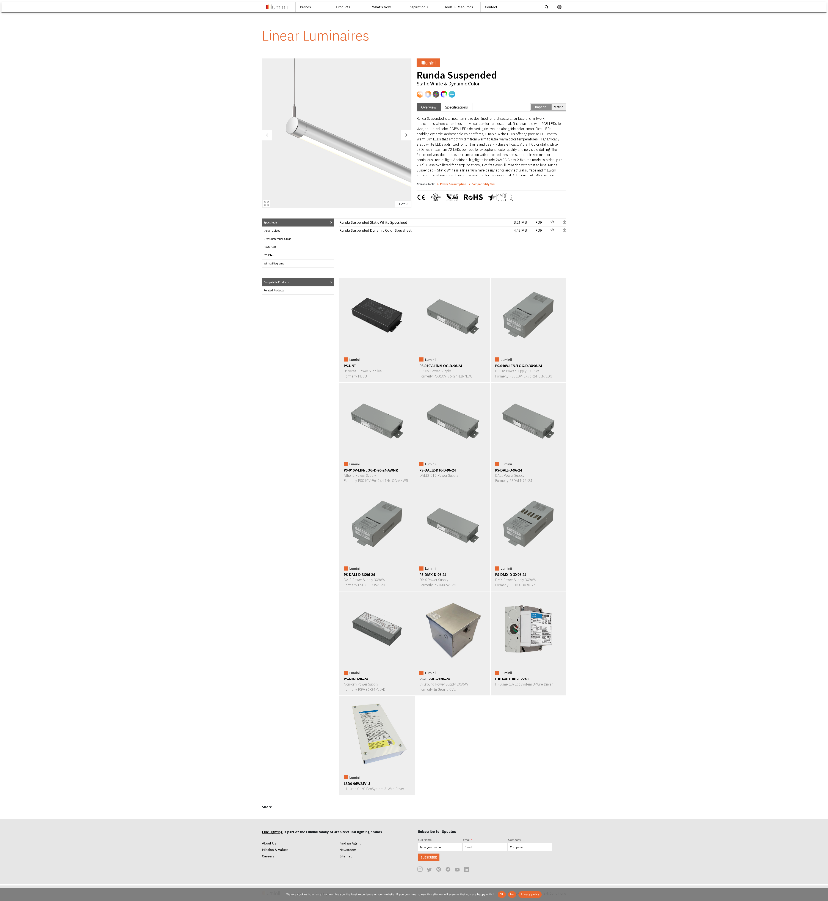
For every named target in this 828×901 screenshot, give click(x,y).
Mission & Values (275, 850)
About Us (269, 843)
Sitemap (345, 856)
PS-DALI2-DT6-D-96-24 (437, 470)
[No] (822, 894)
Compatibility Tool (483, 184)
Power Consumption (453, 184)
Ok (502, 894)
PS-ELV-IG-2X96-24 (434, 679)
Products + (344, 7)
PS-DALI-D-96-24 (508, 470)
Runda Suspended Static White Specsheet (373, 222)
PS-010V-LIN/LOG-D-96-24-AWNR (371, 470)
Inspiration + (418, 7)
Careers (268, 856)
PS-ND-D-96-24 (356, 679)
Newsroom (347, 850)
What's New (381, 7)
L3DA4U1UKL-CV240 (511, 679)
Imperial (541, 107)
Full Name (425, 840)
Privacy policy (530, 894)
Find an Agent (350, 843)
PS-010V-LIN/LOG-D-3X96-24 (518, 365)
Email (467, 840)
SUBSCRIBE (429, 857)
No (512, 894)
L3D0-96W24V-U (357, 783)
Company (514, 840)
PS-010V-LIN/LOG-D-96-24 (440, 365)
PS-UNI (350, 365)
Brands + (307, 7)
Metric (558, 107)
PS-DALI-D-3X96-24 (359, 574)
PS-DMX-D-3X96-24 (510, 574)
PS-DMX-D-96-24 (432, 574)
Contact (491, 7)
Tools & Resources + (460, 7)
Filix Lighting (272, 832)
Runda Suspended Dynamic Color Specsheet (375, 230)
